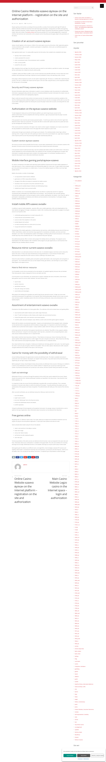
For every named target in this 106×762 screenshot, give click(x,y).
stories (76, 719)
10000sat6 (77, 211)
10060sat (77, 226)
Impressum (80, 758)
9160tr (76, 530)
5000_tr (76, 400)
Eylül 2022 (77, 168)
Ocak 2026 (77, 67)
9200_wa (77, 540)
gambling (77, 669)
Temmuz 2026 (78, 54)
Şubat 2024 (77, 125)
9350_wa (77, 552)
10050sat (77, 221)
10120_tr (77, 239)
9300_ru (77, 545)
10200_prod (77, 254)
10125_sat (77, 241)
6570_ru (77, 408)
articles (76, 646)
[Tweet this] (21, 457)
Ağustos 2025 (78, 80)
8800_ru (77, 486)
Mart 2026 (77, 62)
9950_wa (77, 643)
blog (76, 659)
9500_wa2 (77, 573)
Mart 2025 (77, 92)
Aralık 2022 (77, 161)
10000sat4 (77, 206)
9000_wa (77, 502)
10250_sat (77, 269)
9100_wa (77, 519)
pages (76, 699)
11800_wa (77, 393)
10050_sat (77, 216)
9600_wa (77, 583)
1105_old (77, 385)
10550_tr (77, 337)
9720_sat (77, 598)
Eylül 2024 (77, 107)
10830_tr (77, 368)
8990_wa (77, 499)
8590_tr (76, 471)
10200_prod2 (78, 256)
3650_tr (76, 398)
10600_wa (77, 350)
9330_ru (77, 550)
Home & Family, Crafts (80, 686)
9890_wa (77, 626)
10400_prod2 (78, 289)
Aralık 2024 (77, 100)
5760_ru (77, 406)
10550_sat (77, 332)
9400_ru (77, 557)
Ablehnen (83, 755)
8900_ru (77, 489)
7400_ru (77, 431)
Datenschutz (86, 758)
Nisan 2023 (77, 150)
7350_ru (77, 426)
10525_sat (77, 330)
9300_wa (77, 547)
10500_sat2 (77, 314)
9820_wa (77, 621)
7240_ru (77, 421)
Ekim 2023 (77, 135)
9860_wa (77, 623)
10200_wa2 (77, 264)
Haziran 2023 (78, 145)
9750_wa (77, 603)
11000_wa (77, 375)
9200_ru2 (77, 537)
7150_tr (76, 418)
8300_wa (77, 456)
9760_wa (77, 605)
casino (76, 664)
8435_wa (77, 459)
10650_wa (77, 355)
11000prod (77, 378)
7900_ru (77, 441)
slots (76, 717)
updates (77, 729)
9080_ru (77, 514)
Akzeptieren (70, 755)
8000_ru (77, 443)
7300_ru (77, 423)
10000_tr (77, 196)
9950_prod (77, 638)
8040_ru (77, 449)
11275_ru (77, 390)
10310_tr (77, 277)
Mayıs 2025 (77, 87)
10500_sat (77, 312)
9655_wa (77, 588)
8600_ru (77, 474)
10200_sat (77, 259)
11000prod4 (78, 383)
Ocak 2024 (77, 128)
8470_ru (77, 464)
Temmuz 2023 (78, 143)
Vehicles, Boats (78, 732)
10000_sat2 (77, 193)
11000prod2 (78, 380)
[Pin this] (33, 457)
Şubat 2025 (77, 95)
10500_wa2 (77, 322)
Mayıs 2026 (77, 59)
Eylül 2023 (77, 138)
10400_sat (77, 294)
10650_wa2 (77, 357)
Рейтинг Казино (79, 739)
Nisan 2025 (77, 90)
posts (76, 704)
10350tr (77, 282)
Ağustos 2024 (78, 110)
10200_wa (77, 261)
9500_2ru (77, 565)
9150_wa (77, 522)
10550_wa (77, 340)
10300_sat (77, 271)
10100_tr (77, 231)
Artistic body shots (79, 648)
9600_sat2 (77, 580)
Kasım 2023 (77, 133)
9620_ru (77, 585)
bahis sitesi (77, 653)
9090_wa (77, 517)
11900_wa (77, 395)
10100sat (77, 234)
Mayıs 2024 (77, 118)
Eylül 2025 (77, 77)
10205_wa (77, 266)
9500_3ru (77, 567)
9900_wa (77, 628)
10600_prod (77, 342)
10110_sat (77, 236)
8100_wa (77, 451)
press (76, 707)
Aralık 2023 (77, 130)
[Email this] (14, 457)
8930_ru (77, 497)
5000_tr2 (77, 403)
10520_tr (77, 325)
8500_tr (76, 469)
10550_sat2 (77, 335)
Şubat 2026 (77, 64)
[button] (102, 6)
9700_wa (77, 595)
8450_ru (77, 461)
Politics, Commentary (80, 702)
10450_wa (77, 302)
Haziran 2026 (78, 57)
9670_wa (77, 590)
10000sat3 (77, 203)
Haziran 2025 (78, 85)
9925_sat (77, 633)
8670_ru (77, 479)
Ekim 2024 (77, 105)
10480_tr (77, 307)
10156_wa (77, 249)
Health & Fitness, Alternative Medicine (84, 684)
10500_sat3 (77, 317)
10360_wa (77, 284)
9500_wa (77, 570)
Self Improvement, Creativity (81, 714)
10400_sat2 (77, 297)
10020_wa (77, 213)
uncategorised (78, 727)
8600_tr (76, 476)
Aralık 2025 (77, 69)
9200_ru (77, 535)
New (76, 694)
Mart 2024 (77, 123)
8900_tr (76, 494)
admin (22, 23)
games (76, 671)
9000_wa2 (77, 504)
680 (76, 411)
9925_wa (77, 636)
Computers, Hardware (80, 666)
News (76, 696)
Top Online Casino (79, 724)
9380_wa (77, 555)
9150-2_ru (77, 524)
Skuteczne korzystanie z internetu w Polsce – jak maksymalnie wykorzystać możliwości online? (84, 27)
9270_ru (77, 542)
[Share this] (17, 457)
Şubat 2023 (77, 155)
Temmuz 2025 (78, 82)
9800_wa (77, 616)
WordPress (77, 734)
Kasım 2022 (77, 163)
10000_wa (77, 201)
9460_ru (77, 562)
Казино (76, 737)
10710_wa (77, 363)
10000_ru (77, 188)
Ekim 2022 (77, 166)
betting (76, 656)
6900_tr (76, 413)
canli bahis (77, 661)
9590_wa (77, 578)
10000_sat (77, 191)
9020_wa (77, 507)
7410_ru (77, 433)
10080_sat (77, 228)
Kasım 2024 (77, 102)
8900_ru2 (77, 492)
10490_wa (77, 309)
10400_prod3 (78, 292)
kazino (76, 691)
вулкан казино (30, 32)
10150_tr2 (77, 246)
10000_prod (77, 185)
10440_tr (77, 299)
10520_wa (77, 327)
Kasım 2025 (77, 72)
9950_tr (76, 641)
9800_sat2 (77, 613)
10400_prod (77, 287)
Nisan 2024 (77, 120)
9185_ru (77, 532)
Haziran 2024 (78, 115)
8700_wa (77, 481)
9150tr (76, 527)
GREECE (77, 676)
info (76, 689)
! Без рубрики (29, 23)
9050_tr (76, 509)
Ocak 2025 (77, 97)
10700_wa (77, 360)
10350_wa (77, 279)
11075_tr (77, 388)
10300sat (77, 274)
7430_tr (76, 436)
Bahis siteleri (78, 651)
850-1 (76, 466)
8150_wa (77, 454)
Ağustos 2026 (78, 52)
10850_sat (77, 370)
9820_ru (77, 618)
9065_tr (76, 512)
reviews (77, 712)
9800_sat (77, 610)
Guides (76, 681)
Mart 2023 (77, 153)
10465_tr (77, 304)
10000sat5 (77, 208)
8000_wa (77, 446)
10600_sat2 (77, 345)
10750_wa (77, 365)
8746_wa (77, 484)
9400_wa (77, 560)
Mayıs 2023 (77, 148)
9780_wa (77, 608)
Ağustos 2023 (78, 140)
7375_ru (77, 428)
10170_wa (77, 251)
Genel (76, 674)
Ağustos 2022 (78, 171)
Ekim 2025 (77, 75)
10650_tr (77, 352)
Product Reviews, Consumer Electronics (84, 709)
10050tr (77, 223)
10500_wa (77, 320)
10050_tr (77, 218)
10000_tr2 (77, 198)
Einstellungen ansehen (98, 755)
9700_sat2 (77, 593)
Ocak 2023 (77, 158)
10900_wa (77, 373)
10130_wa (77, 244)
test (76, 722)
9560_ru (77, 575)
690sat (76, 416)
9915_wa (77, 631)
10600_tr (77, 347)
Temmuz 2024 (78, 112)
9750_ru (77, 600)
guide (76, 679)
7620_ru (77, 438)
